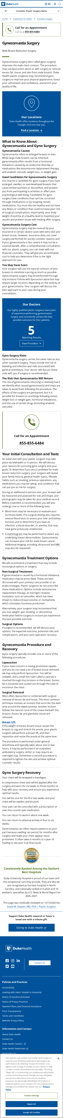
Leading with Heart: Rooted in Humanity (21, 992)
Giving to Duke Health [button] (29, 927)
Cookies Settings (31, 1095)
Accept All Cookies (31, 1112)
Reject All (31, 1104)
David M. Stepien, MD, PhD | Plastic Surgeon (31, 906)
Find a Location (30, 130)
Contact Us (39, 962)
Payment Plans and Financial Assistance (21, 1006)
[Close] (58, 1058)
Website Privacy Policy (13, 1020)
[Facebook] (8, 961)
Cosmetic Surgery (44, 19)
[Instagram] (13, 961)
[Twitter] (8, 967)
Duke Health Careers (12, 1043)
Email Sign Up (9, 1053)
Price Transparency (11, 1011)
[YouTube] (13, 967)
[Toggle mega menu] (55, 4)
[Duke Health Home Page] (19, 948)
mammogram (14, 534)
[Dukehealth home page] (8, 4)
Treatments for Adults (22, 19)
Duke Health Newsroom (13, 1048)
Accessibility (8, 987)
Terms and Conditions (13, 1015)
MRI (57, 544)
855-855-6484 (32, 31)
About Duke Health (11, 1034)
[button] (48, 4)
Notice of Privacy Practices (15, 1001)
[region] (31, 1086)
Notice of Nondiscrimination (16, 997)
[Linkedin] (19, 961)
